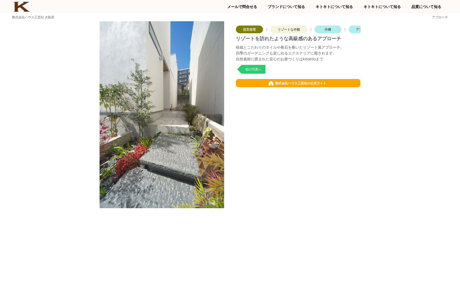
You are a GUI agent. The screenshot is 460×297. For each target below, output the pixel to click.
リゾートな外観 (289, 29)
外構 (328, 29)
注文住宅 (249, 29)
